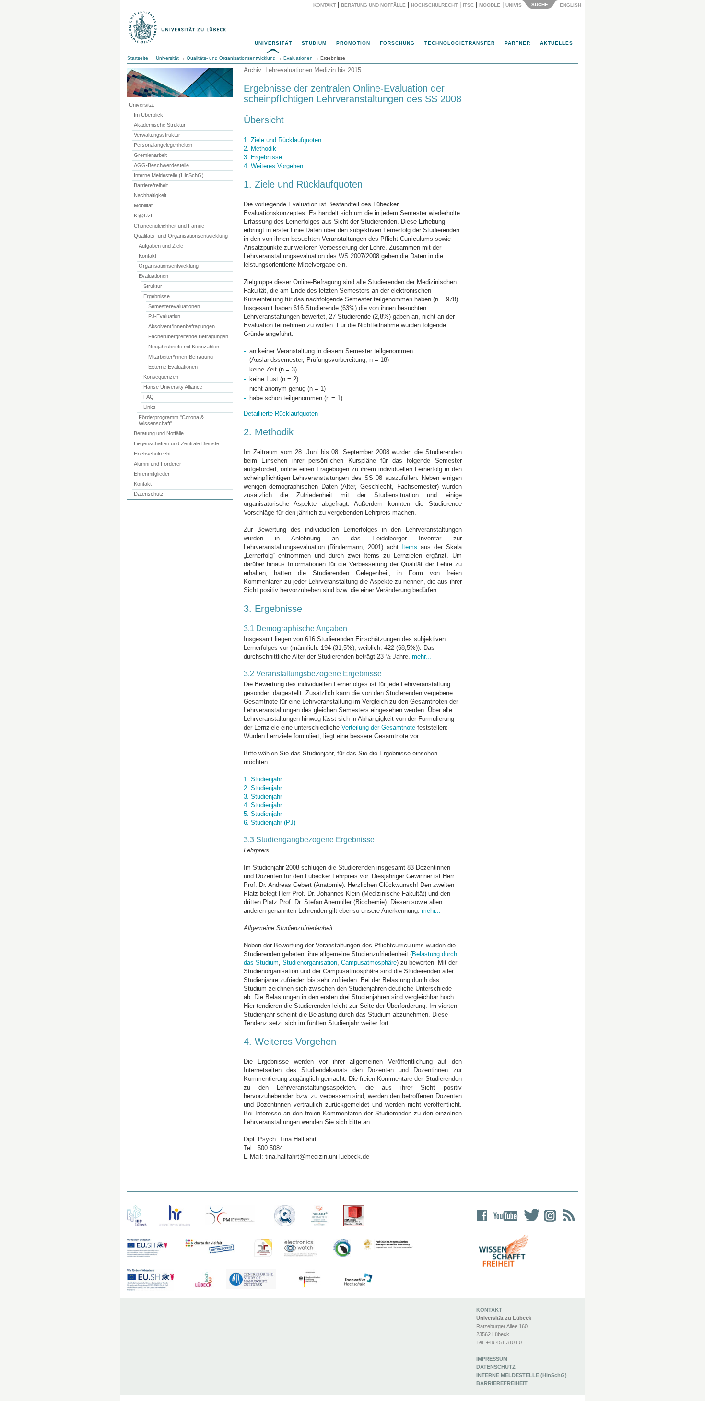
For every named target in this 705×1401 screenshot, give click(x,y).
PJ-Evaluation (164, 316)
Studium (314, 43)
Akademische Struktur (160, 125)
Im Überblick (148, 115)
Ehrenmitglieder (152, 474)
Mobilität (143, 205)
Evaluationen (153, 276)
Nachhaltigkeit (150, 195)
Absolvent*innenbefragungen (181, 326)
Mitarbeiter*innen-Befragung (180, 356)
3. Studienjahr (263, 796)
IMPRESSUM (491, 1359)
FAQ (148, 397)
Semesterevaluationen (174, 306)
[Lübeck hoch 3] (203, 1280)
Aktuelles (556, 43)
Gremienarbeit (150, 155)
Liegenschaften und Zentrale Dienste (176, 443)
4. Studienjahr (263, 805)
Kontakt (324, 5)
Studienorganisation (309, 962)
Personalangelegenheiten (163, 145)
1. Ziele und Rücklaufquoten (282, 140)
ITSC (468, 5)
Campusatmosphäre (369, 962)
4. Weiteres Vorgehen (273, 165)
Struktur (152, 286)
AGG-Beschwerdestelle (161, 165)
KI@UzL (143, 215)
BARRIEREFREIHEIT (502, 1383)
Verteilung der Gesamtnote (378, 727)
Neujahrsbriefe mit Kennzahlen (183, 346)
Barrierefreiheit (151, 185)
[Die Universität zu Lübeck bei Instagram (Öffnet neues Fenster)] (548, 1221)
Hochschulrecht (434, 5)
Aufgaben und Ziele (161, 246)
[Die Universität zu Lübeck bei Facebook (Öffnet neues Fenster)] (482, 1221)
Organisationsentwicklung (169, 266)
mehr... (420, 656)
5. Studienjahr (263, 813)
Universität (273, 43)
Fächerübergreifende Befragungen (188, 336)
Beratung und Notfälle (373, 5)
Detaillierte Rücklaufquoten (281, 413)
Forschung (397, 43)
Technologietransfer (459, 43)
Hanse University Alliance (172, 387)
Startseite (137, 57)
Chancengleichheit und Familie (169, 225)
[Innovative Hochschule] (357, 1280)
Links (149, 407)
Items (409, 547)
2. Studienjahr (263, 787)
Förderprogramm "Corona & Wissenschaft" (171, 420)
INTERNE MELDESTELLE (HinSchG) (521, 1375)
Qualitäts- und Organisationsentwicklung (231, 57)
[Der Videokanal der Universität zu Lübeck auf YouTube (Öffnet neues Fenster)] (503, 1221)
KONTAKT (489, 1310)
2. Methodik (260, 148)
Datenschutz (149, 494)
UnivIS (513, 5)
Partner (517, 43)
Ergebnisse (156, 296)
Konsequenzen (160, 377)
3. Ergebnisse (263, 157)
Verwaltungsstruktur (157, 135)
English (571, 5)
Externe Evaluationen (173, 367)
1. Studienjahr (263, 779)
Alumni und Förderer (157, 464)
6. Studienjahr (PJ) (269, 822)
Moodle (489, 5)
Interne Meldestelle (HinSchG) (169, 175)
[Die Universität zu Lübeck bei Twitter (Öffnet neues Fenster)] (529, 1221)
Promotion (353, 43)
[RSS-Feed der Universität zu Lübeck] (567, 1221)
